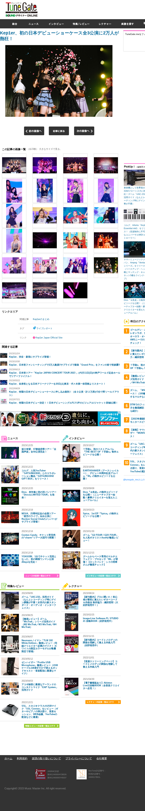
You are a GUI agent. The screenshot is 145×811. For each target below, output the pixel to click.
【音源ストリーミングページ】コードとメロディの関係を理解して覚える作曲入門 (100, 664)
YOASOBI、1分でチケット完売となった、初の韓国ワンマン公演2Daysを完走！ (39, 559)
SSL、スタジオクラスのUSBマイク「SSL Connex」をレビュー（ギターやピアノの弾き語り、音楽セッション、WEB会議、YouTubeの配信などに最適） (40, 711)
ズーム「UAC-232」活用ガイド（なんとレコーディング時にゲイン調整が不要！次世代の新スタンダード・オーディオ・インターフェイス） (39, 602)
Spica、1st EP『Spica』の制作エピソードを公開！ (100, 515)
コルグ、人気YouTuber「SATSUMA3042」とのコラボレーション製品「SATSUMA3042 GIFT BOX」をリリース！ (39, 474)
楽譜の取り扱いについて (46, 758)
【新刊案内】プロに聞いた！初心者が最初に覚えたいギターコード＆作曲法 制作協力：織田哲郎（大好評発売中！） (100, 601)
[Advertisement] (134, 106)
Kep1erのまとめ (41, 319)
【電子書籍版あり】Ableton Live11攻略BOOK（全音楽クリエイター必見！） (101, 685)
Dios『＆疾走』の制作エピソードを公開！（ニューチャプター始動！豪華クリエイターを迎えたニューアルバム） (100, 496)
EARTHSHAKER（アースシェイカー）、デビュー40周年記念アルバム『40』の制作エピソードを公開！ (101, 474)
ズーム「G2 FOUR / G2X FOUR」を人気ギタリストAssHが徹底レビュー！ (100, 538)
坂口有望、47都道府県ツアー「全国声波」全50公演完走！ (39, 450)
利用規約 (22, 758)
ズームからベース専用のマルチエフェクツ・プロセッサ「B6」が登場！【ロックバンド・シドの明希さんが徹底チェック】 (100, 560)
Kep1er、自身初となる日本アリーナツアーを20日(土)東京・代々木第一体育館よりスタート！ (57, 383)
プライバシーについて (78, 758)
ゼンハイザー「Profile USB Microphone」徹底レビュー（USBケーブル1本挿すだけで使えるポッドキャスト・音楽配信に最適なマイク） (40, 668)
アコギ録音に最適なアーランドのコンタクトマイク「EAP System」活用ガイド (40, 687)
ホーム (8, 758)
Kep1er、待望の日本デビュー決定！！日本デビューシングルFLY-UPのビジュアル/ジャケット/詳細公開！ (63, 402)
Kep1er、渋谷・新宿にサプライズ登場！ (30, 356)
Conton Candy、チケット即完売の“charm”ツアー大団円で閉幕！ (39, 536)
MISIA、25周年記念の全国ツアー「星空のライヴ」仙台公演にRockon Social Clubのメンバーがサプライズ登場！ (39, 517)
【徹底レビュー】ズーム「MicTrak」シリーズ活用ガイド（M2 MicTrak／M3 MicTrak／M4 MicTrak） (39, 623)
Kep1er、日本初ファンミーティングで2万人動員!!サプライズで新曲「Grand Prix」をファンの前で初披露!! (64, 364)
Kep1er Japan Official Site (49, 337)
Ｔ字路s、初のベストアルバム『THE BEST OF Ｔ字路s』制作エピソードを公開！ (101, 452)
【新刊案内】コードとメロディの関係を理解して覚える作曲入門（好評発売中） (100, 643)
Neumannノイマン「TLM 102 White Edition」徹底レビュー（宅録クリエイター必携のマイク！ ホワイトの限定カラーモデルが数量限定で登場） (39, 646)
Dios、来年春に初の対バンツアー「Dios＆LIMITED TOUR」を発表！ (39, 495)
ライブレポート (44, 328)
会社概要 (101, 758)
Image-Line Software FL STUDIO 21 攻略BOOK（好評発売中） (100, 620)
